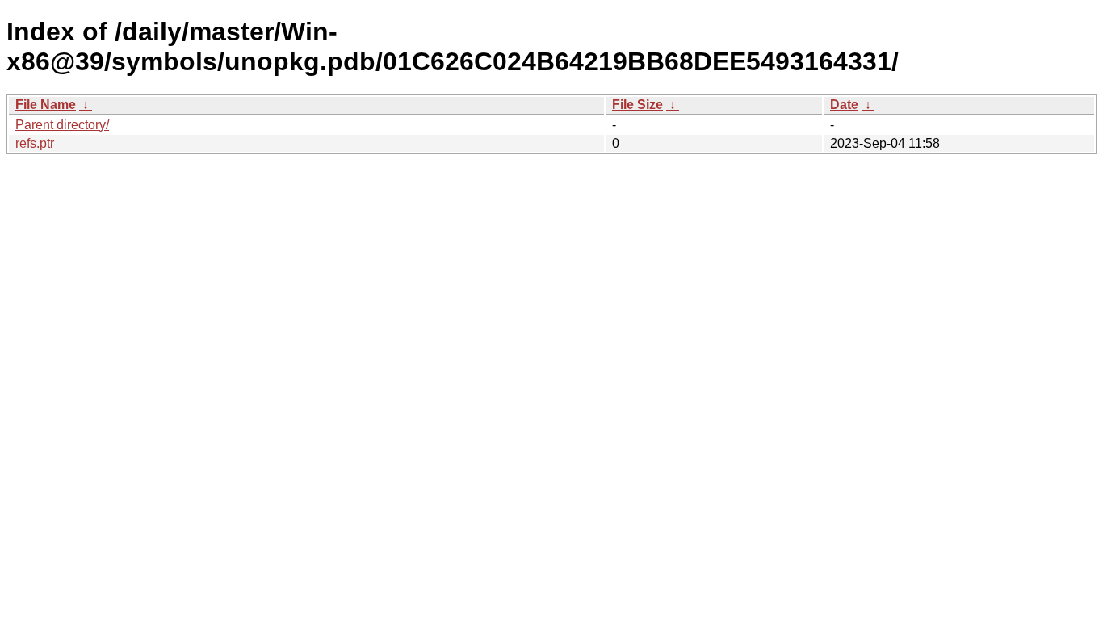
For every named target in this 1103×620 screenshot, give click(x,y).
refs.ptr (34, 143)
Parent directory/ (62, 125)
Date (844, 104)
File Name (45, 104)
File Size (637, 104)
